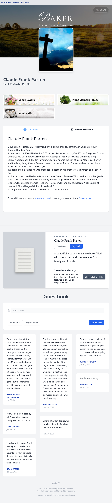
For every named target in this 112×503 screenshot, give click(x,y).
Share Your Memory (94, 277)
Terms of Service (63, 491)
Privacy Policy (48, 491)
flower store (85, 198)
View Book (61, 246)
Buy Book (76, 246)
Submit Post (96, 322)
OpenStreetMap (59, 495)
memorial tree (42, 198)
